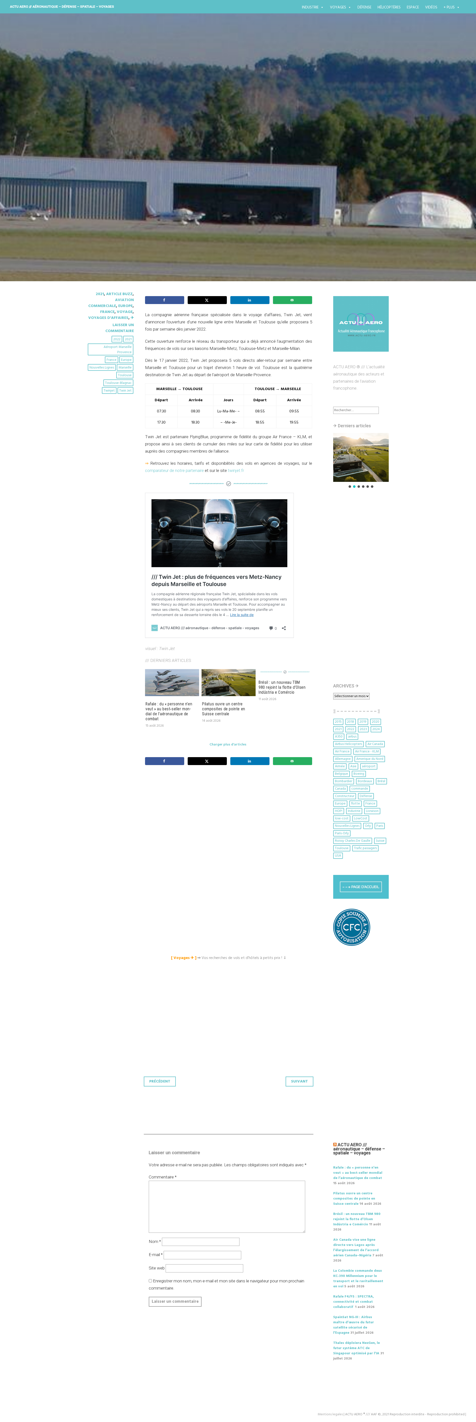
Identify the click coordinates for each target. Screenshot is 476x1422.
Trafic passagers (365, 848)
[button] (348, 457)
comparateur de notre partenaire (174, 470)
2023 (363, 729)
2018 (350, 722)
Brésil (381, 781)
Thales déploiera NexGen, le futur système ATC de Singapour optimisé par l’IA (356, 1348)
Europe (125, 306)
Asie (353, 766)
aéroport (369, 766)
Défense (364, 7)
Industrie (310, 7)
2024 (376, 729)
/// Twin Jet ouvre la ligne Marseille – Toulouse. (192, 160)
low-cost (342, 818)
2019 (362, 722)
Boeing (359, 774)
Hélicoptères (389, 7)
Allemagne (343, 759)
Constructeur (344, 796)
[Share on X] (207, 300)
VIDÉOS (431, 7)
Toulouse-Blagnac (118, 383)
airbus (352, 737)
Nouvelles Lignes (101, 368)
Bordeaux (365, 781)
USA (338, 856)
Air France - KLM (367, 751)
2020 (375, 722)
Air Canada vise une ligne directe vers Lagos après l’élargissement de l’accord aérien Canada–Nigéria (356, 1247)
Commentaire (163, 1177)
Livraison (372, 811)
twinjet (109, 391)
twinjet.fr (236, 470)
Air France (342, 751)
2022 (116, 339)
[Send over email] (292, 300)
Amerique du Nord (369, 759)
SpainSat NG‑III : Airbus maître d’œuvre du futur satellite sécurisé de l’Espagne (353, 1325)
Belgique (341, 774)
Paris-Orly (342, 833)
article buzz (119, 294)
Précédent (159, 1081)
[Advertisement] (229, 824)
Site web (157, 1268)
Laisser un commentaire (119, 328)
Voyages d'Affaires (108, 318)
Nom (155, 1241)
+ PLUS (449, 7)
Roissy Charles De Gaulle (352, 841)
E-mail (156, 1254)
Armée (340, 766)
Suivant (299, 1081)
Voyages (338, 7)
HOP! (338, 811)
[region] (361, 461)
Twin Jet (125, 391)
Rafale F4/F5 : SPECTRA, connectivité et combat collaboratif (353, 1302)
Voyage (125, 312)
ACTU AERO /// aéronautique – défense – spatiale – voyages (62, 6)
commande (359, 789)
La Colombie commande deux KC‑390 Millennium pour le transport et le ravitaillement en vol (358, 1278)
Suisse (380, 841)
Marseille (125, 368)
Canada (340, 789)
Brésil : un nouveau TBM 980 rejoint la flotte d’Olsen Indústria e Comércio (282, 687)
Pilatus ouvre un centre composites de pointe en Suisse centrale (223, 709)
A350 (339, 737)
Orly (368, 826)
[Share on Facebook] (164, 300)
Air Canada (375, 744)
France (107, 312)
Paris (379, 826)
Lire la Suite (106, 189)
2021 (100, 294)
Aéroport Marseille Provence (118, 349)
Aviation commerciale (111, 303)
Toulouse (125, 375)
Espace (413, 7)
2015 (338, 722)
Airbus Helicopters (348, 744)
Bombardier (343, 781)
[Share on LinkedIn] (249, 300)
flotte (355, 803)
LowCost (360, 818)
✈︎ (132, 318)
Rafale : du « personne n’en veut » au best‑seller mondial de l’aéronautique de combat (169, 711)
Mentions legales (330, 1414)
